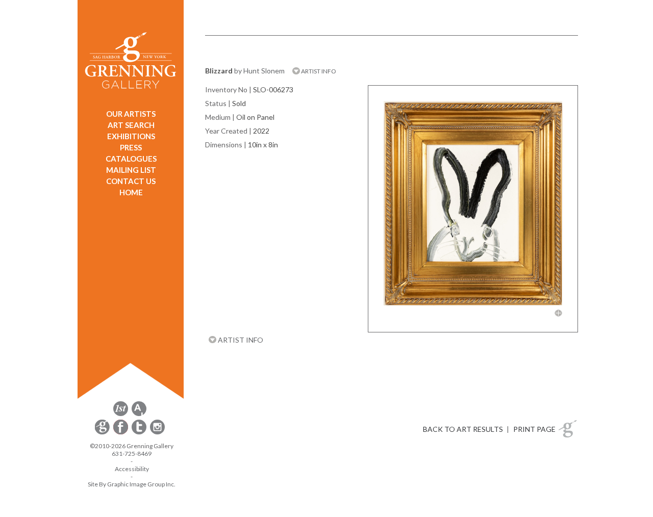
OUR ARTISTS (131, 113)
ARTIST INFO (318, 71)
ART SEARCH (131, 125)
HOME (131, 192)
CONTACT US (131, 181)
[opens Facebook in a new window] (121, 432)
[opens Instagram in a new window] (157, 432)
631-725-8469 (132, 453)
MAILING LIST (131, 169)
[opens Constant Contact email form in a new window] (103, 432)
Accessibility (132, 469)
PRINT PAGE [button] (534, 429)
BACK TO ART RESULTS (463, 429)
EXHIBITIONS (131, 136)
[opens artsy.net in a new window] (139, 414)
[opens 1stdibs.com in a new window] (120, 414)
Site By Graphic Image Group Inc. (131, 484)
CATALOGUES (131, 158)
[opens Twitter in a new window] (140, 432)
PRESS (131, 147)
